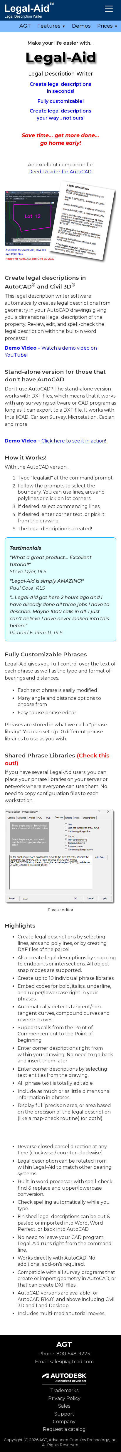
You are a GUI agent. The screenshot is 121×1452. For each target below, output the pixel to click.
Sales (64, 1406)
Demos (81, 26)
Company (64, 1421)
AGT (25, 26)
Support (64, 1414)
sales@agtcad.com (72, 1361)
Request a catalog (64, 1429)
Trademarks (64, 1390)
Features (51, 26)
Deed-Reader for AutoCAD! (60, 172)
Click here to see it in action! (73, 441)
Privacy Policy (64, 1398)
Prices (107, 26)
